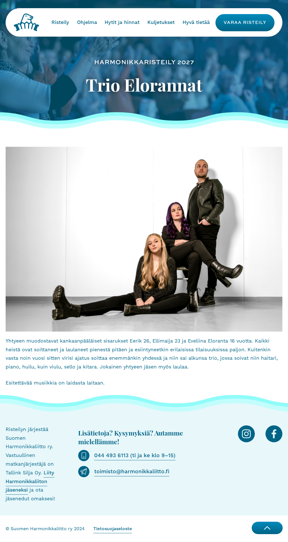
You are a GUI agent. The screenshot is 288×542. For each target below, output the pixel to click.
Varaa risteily (245, 22)
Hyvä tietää (196, 22)
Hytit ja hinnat (122, 22)
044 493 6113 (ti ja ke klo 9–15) (135, 455)
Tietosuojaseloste (112, 529)
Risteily (60, 22)
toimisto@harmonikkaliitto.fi (131, 471)
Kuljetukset (161, 22)
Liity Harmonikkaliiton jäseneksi (30, 482)
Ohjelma (87, 22)
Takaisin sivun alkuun (267, 528)
